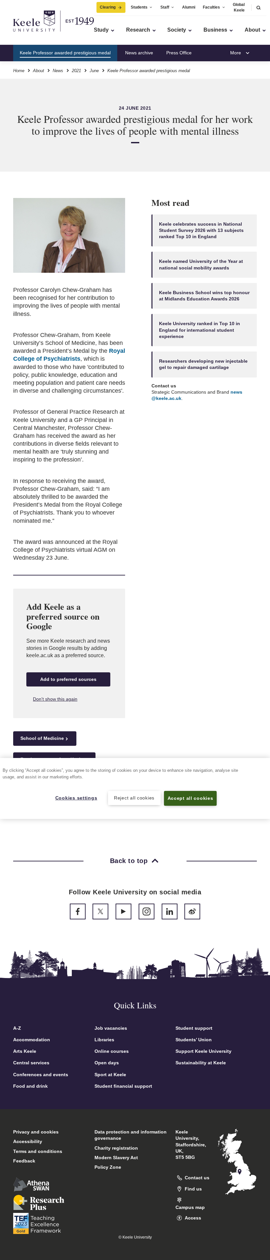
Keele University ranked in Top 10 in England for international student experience (199, 330)
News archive (139, 52)
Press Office (179, 52)
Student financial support (123, 1086)
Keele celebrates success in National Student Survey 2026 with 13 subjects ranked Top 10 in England (201, 230)
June (94, 70)
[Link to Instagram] (146, 911)
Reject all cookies (134, 797)
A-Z (17, 1028)
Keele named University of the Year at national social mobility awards (201, 264)
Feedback (24, 1160)
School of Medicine (42, 738)
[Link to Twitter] (100, 911)
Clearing (108, 7)
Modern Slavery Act (116, 1157)
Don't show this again (55, 699)
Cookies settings (76, 797)
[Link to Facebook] (78, 911)
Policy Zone (107, 1167)
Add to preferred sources (68, 679)
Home (18, 70)
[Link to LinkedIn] (169, 911)
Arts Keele (24, 1051)
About (38, 70)
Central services (31, 1062)
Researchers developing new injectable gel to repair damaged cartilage (203, 364)
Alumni (188, 7)
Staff (164, 7)
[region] (135, 788)
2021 (76, 70)
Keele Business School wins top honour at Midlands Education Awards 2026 (204, 295)
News (58, 70)
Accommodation (31, 1039)
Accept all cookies (190, 798)
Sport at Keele (110, 1074)
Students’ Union (194, 1039)
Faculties (211, 7)
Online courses (111, 1051)
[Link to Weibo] (192, 911)
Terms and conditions (37, 1151)
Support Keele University (203, 1051)
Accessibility (27, 1141)
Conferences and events (40, 1074)
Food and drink (30, 1086)
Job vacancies (110, 1028)
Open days (106, 1062)
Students (139, 7)
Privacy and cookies (36, 1131)
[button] (258, 7)
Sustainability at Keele (201, 1062)
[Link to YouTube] (123, 911)
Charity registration (116, 1148)
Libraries (104, 1039)
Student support (194, 1028)
